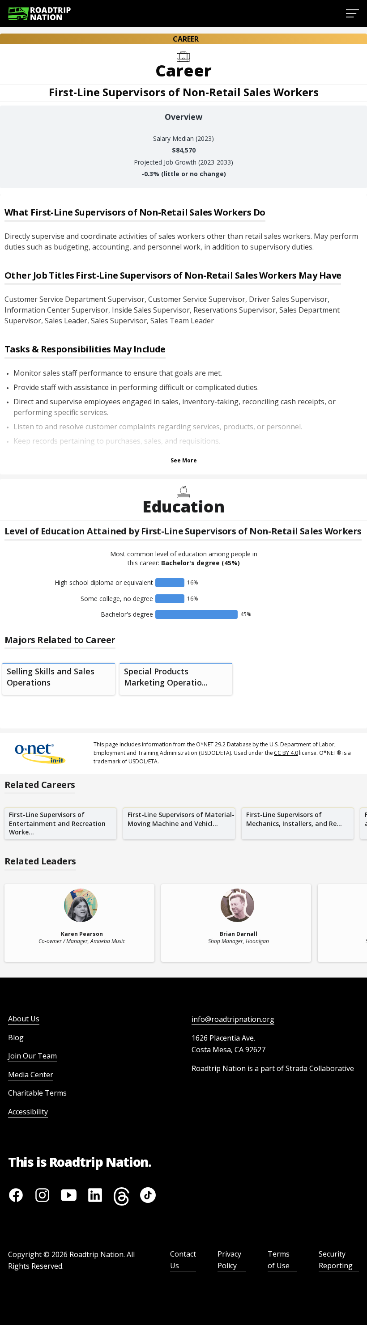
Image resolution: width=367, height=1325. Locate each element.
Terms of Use (279, 1259)
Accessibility (28, 1112)
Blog (16, 1037)
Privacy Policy (229, 1259)
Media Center (30, 1074)
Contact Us (183, 1259)
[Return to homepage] (39, 13)
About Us (23, 1019)
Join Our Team (32, 1056)
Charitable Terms (37, 1093)
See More (184, 460)
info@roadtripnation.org (233, 1019)
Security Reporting (336, 1259)
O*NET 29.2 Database (224, 744)
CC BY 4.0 (286, 753)
